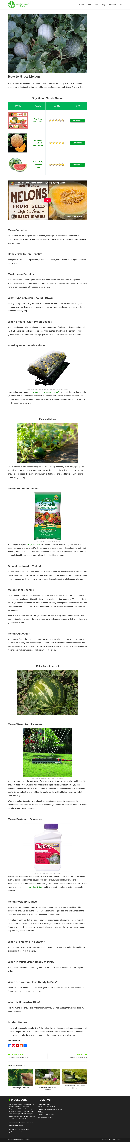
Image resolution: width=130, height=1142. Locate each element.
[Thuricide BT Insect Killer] (47, 847)
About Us (119, 1139)
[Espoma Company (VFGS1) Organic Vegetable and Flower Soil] (47, 516)
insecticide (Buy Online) (32, 887)
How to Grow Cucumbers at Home (75, 1087)
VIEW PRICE (77, 120)
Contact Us (105, 1139)
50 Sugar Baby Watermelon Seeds (37, 164)
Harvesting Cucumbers (20, 1088)
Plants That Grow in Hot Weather (47, 1088)
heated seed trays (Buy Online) (46, 392)
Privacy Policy (112, 1139)
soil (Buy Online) (34, 544)
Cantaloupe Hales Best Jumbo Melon (38, 143)
